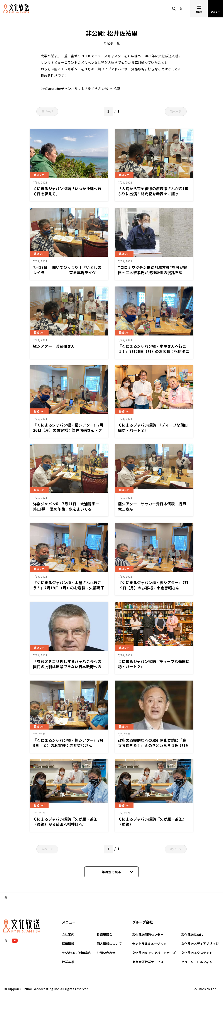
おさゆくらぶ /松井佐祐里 (100, 88)
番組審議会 (104, 934)
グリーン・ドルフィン (196, 962)
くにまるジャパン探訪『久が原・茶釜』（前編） (152, 821)
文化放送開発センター (148, 934)
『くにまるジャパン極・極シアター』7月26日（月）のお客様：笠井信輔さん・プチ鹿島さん (68, 430)
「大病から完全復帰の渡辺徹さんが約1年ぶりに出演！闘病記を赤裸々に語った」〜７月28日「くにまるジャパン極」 (153, 194)
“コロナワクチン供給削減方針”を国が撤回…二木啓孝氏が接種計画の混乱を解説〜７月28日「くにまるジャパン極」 (152, 272)
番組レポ (39, 175)
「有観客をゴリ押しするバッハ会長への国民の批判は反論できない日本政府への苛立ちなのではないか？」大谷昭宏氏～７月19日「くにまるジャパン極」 (67, 669)
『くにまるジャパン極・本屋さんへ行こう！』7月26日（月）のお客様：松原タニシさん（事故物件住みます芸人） (153, 351)
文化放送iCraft (192, 934)
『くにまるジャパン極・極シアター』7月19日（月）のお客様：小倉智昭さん (153, 585)
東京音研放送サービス (148, 962)
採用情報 (68, 943)
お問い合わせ (106, 953)
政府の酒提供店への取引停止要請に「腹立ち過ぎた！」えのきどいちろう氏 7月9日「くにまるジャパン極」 (153, 745)
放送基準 (68, 962)
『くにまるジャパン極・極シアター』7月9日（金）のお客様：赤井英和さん (68, 742)
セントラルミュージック (149, 943)
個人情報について (109, 943)
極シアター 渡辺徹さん (54, 346)
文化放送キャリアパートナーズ (154, 953)
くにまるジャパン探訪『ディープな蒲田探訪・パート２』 (154, 664)
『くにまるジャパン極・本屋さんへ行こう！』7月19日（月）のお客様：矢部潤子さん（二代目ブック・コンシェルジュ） (68, 588)
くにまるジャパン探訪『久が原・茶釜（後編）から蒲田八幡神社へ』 (65, 821)
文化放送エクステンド (197, 953)
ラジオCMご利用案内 (76, 953)
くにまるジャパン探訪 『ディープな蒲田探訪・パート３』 (153, 427)
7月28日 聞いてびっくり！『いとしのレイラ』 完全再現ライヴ (67, 270)
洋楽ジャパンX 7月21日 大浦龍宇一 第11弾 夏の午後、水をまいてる (68, 506)
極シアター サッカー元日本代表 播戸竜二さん (152, 506)
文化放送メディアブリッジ (200, 943)
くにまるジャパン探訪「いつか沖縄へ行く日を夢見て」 (67, 191)
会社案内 (68, 934)
